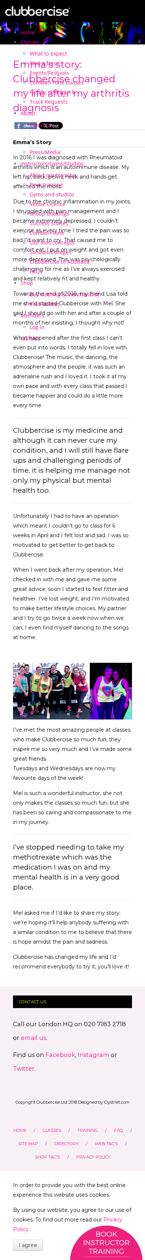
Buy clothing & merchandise (65, 294)
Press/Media (45, 152)
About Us (41, 124)
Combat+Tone (47, 232)
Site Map (28, 1143)
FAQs (36, 271)
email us (33, 1037)
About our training (53, 175)
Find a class (44, 63)
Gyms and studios (52, 194)
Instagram (94, 1054)
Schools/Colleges (50, 252)
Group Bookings (49, 213)
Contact (29, 338)
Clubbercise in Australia (60, 261)
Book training (46, 184)
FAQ (118, 1130)
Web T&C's (106, 1143)
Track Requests (49, 101)
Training (87, 1130)
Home (27, 32)
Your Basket (44, 303)
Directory (66, 1143)
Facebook (60, 1054)
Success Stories (49, 223)
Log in (37, 326)
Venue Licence (47, 203)
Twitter (24, 1068)
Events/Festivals (49, 72)
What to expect (48, 53)
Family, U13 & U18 (52, 92)
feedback (106, 1242)
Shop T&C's (47, 1157)
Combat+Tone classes (57, 82)
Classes (52, 1130)
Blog (39, 138)
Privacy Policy (93, 1157)
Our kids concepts (52, 242)
